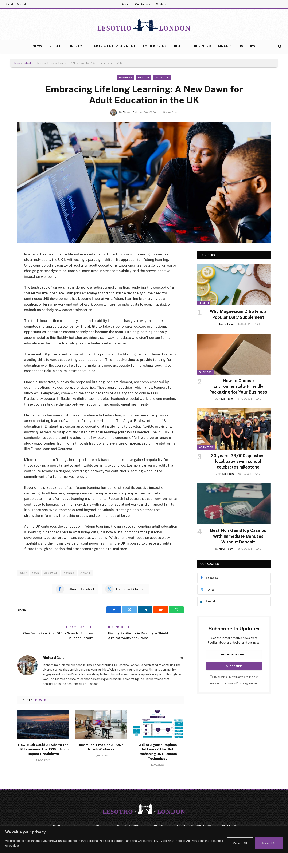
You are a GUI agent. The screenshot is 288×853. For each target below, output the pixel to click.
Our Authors (143, 4)
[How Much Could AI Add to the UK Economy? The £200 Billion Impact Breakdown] (43, 724)
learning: (69, 572)
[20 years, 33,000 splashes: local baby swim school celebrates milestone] (234, 428)
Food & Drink (155, 46)
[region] (144, 839)
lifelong (85, 572)
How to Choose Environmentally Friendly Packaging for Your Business (238, 386)
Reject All (240, 843)
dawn (35, 572)
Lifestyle (77, 46)
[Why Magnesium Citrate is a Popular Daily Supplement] (234, 284)
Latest (27, 62)
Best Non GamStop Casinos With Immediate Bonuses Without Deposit (238, 536)
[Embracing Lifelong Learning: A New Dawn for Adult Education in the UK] (144, 182)
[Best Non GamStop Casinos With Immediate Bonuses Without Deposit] (234, 503)
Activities (206, 447)
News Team (226, 324)
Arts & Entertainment (115, 46)
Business (202, 46)
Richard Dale (130, 112)
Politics (248, 46)
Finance (225, 46)
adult (23, 572)
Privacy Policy (235, 683)
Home (16, 62)
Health (180, 46)
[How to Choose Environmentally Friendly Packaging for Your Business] (234, 354)
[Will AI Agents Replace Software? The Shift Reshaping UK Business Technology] (158, 724)
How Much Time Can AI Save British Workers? (100, 747)
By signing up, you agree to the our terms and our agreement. (234, 680)
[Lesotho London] (144, 24)
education (51, 572)
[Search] (279, 46)
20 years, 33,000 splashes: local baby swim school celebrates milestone (238, 461)
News (37, 46)
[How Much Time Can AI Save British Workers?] (100, 724)
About (126, 4)
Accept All (269, 843)
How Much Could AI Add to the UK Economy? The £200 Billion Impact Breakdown (43, 749)
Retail (55, 46)
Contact (161, 4)
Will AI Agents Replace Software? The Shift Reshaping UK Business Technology (158, 752)
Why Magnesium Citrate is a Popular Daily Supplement (238, 314)
